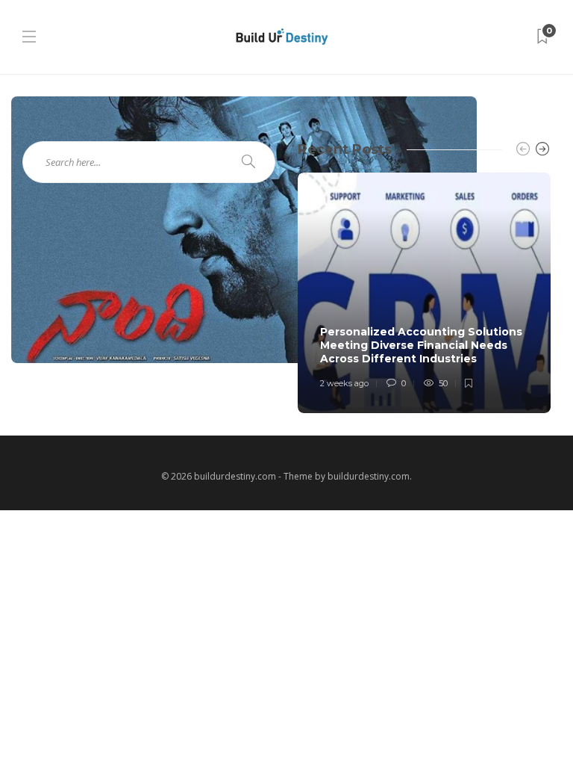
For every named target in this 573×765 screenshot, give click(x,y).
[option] (424, 293)
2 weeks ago (344, 383)
